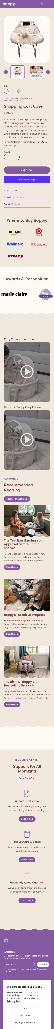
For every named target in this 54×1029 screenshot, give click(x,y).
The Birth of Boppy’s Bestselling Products (19, 684)
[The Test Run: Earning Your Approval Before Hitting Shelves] (27, 521)
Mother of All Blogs (17, 498)
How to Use (10, 190)
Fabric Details (12, 204)
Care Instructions (14, 197)
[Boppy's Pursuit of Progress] (27, 595)
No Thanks (25, 1015)
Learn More (27, 859)
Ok (25, 1008)
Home (6, 98)
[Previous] (6, 72)
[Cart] (42, 4)
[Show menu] (49, 4)
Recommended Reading (18, 487)
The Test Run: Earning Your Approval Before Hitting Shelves (24, 544)
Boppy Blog (27, 818)
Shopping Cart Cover (11, 100)
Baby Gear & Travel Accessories (22, 98)
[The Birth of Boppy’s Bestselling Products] (27, 662)
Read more (12, 567)
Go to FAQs (27, 900)
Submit (43, 964)
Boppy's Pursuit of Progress (24, 615)
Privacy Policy (15, 1001)
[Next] (48, 72)
